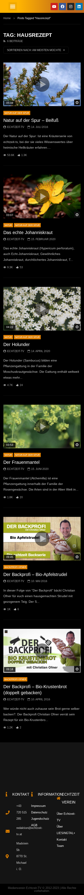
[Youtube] (54, 6)
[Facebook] (62, 6)
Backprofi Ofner (15, 567)
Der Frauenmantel (21, 462)
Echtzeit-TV (15, 127)
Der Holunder (16, 344)
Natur (8, 225)
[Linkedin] (79, 6)
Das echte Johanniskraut (28, 232)
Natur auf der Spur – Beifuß (30, 120)
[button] (13, 6)
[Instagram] (70, 6)
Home (7, 18)
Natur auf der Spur (16, 113)
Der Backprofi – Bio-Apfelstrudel (35, 574)
